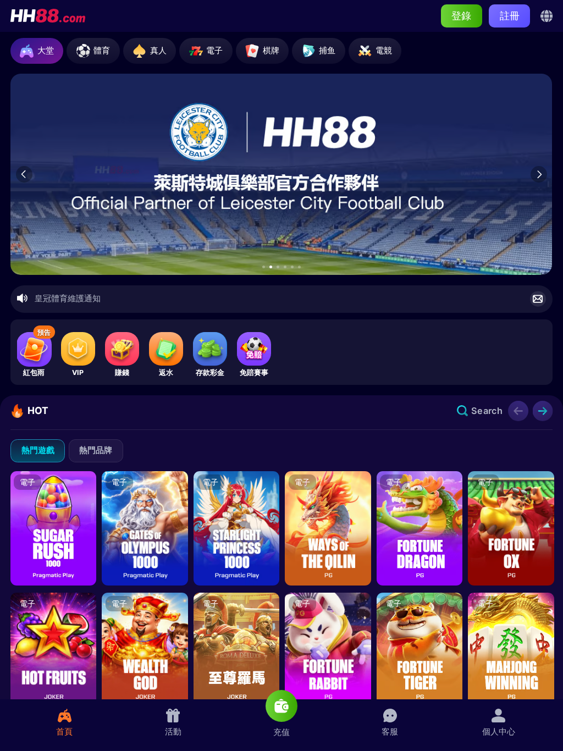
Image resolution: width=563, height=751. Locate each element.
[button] (263, 267)
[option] (280, 174)
